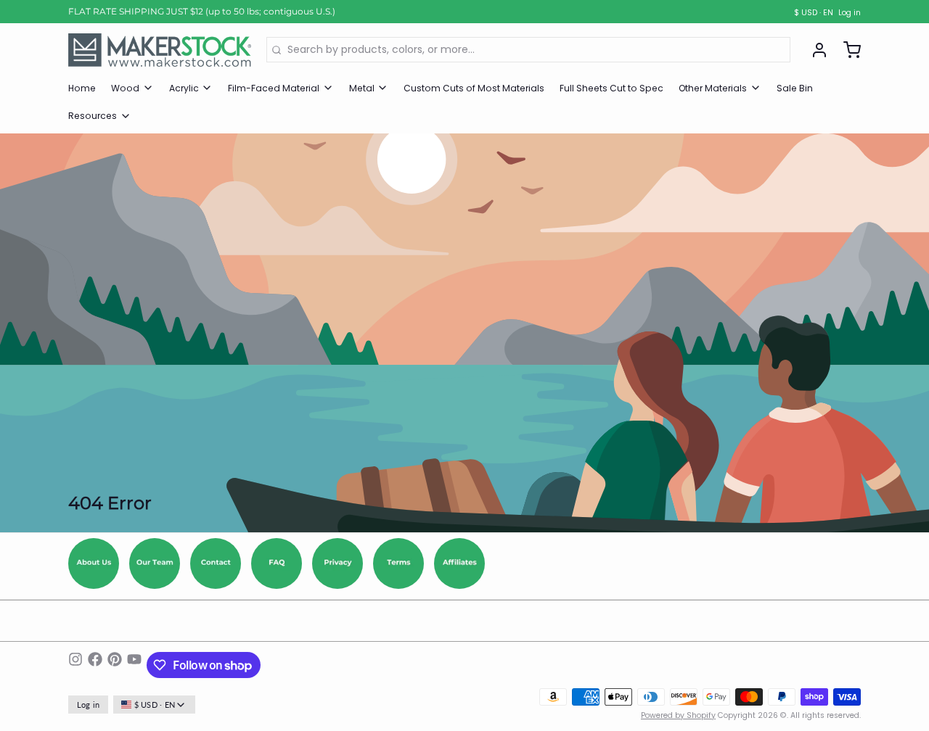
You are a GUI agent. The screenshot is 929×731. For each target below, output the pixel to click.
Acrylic (184, 88)
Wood (125, 88)
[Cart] (847, 50)
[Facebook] (95, 665)
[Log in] (814, 50)
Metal (362, 88)
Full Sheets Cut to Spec (611, 88)
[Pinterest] (114, 665)
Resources (92, 116)
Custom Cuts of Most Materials (474, 88)
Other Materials (713, 88)
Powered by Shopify (678, 715)
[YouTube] (134, 665)
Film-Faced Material (273, 88)
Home (82, 88)
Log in (849, 13)
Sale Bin (795, 88)
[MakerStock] (159, 50)
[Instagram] (75, 665)
